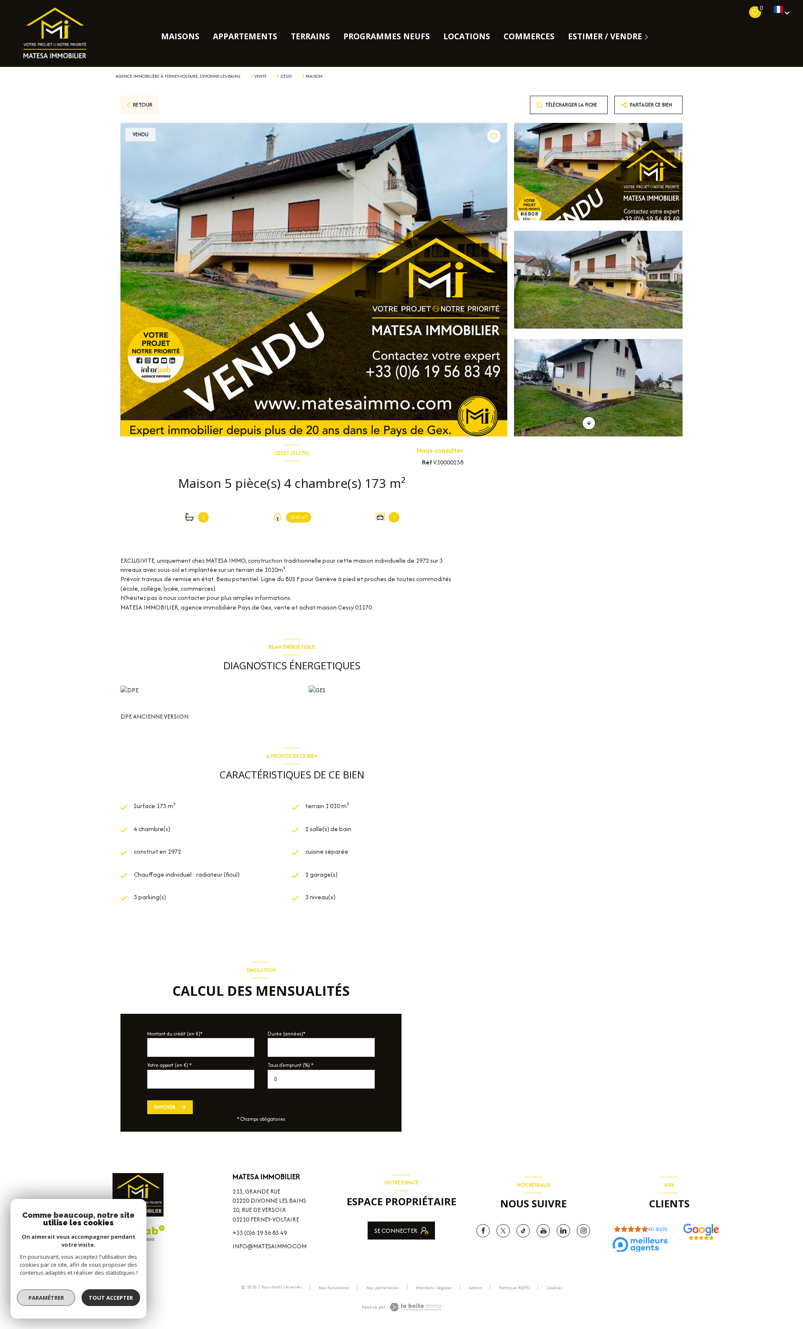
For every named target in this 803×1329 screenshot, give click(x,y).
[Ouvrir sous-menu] (648, 36)
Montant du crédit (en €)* (174, 1033)
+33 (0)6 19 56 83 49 (260, 1232)
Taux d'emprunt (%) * (290, 1065)
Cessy (286, 76)
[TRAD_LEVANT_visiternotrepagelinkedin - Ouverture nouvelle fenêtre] (563, 1230)
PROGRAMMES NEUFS (386, 37)
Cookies (555, 1288)
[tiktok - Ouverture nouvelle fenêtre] (523, 1230)
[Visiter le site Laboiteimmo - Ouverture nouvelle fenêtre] (415, 1307)
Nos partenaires (382, 1287)
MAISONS (180, 37)
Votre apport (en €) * (169, 1065)
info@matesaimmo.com (270, 1246)
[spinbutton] (321, 1079)
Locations (466, 37)
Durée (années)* (286, 1033)
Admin (475, 1287)
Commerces (529, 37)
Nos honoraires (334, 1287)
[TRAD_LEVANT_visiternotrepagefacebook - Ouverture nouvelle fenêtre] (483, 1230)
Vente (260, 76)
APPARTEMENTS (245, 37)
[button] (589, 423)
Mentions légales (434, 1287)
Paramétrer (46, 1297)
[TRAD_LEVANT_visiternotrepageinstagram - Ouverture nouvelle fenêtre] (583, 1230)
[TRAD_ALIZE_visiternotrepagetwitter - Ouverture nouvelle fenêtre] (503, 1230)
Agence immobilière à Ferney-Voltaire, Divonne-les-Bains (177, 76)
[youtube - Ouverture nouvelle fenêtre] (543, 1230)
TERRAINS (310, 37)
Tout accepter (111, 1297)
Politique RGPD (514, 1287)
